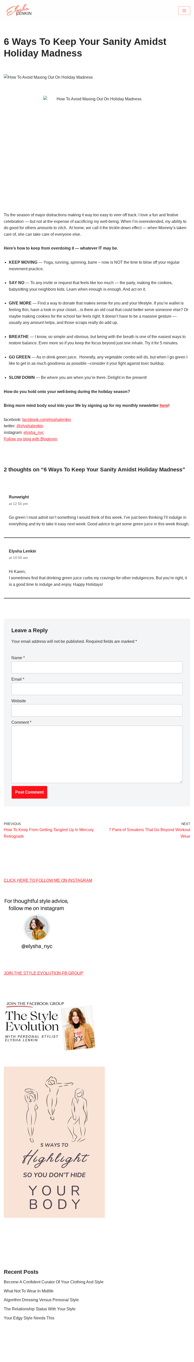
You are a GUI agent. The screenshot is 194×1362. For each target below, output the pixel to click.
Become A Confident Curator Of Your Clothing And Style (54, 1282)
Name (18, 658)
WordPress (115, 1356)
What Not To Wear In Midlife (29, 1291)
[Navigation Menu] (184, 10)
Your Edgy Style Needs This (29, 1318)
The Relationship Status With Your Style (40, 1309)
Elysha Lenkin (22, 551)
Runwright (19, 497)
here (164, 405)
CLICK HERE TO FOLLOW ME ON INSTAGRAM (48, 880)
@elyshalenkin (29, 426)
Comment (21, 722)
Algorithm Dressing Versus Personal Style (41, 1300)
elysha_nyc (33, 432)
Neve (74, 1356)
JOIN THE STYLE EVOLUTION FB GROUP (43, 973)
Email (17, 679)
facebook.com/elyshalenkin (46, 419)
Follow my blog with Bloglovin (30, 439)
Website (18, 701)
